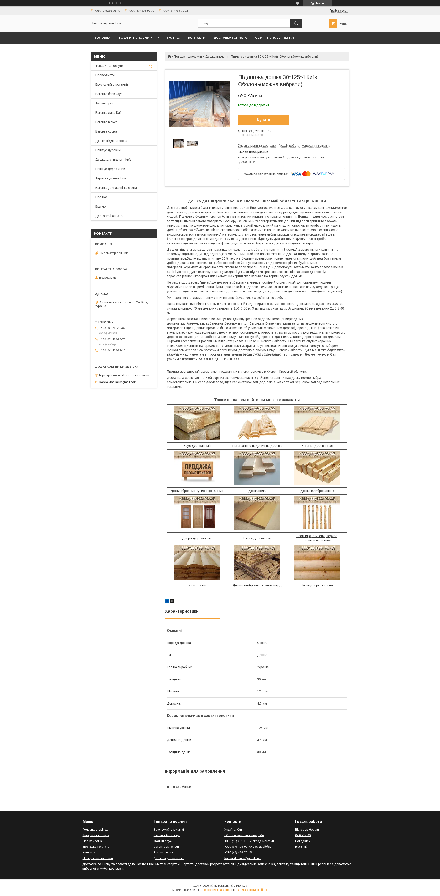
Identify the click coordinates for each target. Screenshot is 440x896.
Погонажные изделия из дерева (257, 446)
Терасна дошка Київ (110, 178)
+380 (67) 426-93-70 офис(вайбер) (248, 846)
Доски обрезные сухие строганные (196, 491)
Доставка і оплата (230, 37)
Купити (263, 120)
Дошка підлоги (216, 56)
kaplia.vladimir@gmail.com (118, 381)
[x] (172, 602)
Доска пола (257, 491)
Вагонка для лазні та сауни (116, 188)
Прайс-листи (105, 75)
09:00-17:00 (303, 835)
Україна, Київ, (233, 829)
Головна (102, 37)
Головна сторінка (95, 829)
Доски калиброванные (317, 491)
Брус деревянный (197, 446)
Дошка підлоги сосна (111, 141)
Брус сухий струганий (111, 84)
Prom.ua (241, 885)
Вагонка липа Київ (108, 112)
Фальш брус (104, 103)
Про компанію (93, 841)
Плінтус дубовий (108, 150)
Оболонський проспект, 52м (244, 835)
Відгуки (100, 206)
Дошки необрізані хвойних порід (257, 585)
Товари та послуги (135, 37)
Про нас (172, 37)
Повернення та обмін (98, 858)
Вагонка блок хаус (108, 94)
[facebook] (167, 602)
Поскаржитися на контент (216, 889)
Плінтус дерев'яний (110, 169)
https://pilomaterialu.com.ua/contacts (124, 375)
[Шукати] (296, 23)
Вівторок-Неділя (307, 829)
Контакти (196, 37)
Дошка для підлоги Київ (113, 159)
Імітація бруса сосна (317, 585)
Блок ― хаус (197, 585)
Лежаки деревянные (257, 538)
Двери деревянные (197, 538)
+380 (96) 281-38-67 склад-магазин (249, 841)
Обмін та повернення (274, 37)
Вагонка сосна (106, 131)
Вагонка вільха (106, 122)
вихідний (301, 846)
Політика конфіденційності (251, 889)
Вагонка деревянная (317, 446)
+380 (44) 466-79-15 (238, 852)
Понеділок (302, 841)
